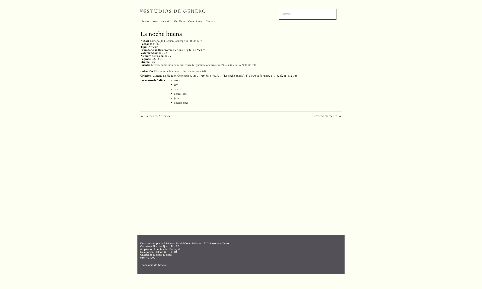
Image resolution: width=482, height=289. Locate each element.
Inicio (145, 22)
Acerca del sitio (161, 22)
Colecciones (195, 22)
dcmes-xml (180, 94)
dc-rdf (177, 89)
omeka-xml (181, 103)
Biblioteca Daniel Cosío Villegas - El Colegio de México (196, 243)
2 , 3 (164, 53)
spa (154, 62)
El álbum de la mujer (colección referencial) (180, 71)
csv (176, 85)
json (176, 98)
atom (177, 80)
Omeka (162, 265)
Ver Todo (179, 22)
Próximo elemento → (327, 116)
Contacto (211, 22)
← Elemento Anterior (155, 116)
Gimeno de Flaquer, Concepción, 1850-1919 (176, 41)
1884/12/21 (156, 44)
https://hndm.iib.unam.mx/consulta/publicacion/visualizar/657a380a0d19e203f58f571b (203, 65)
